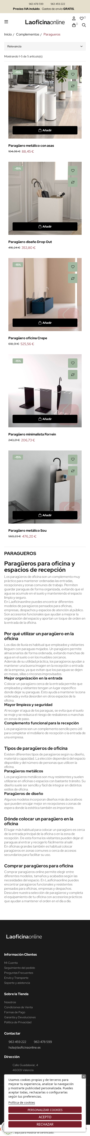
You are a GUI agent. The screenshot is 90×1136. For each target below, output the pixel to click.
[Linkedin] (16, 944)
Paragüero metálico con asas (31, 145)
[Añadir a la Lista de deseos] (72, 74)
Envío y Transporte (16, 978)
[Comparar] (72, 86)
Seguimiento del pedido (19, 968)
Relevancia (14, 46)
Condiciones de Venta (18, 1007)
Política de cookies (21, 1102)
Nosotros (10, 1002)
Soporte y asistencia (17, 983)
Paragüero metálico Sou (27, 530)
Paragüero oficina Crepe (27, 338)
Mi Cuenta (11, 963)
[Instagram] (8, 944)
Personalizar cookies (45, 1110)
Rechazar (45, 1124)
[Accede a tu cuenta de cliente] (74, 18)
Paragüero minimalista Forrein (32, 434)
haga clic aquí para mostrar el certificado (28, 1132)
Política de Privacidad (17, 1022)
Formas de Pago (14, 1012)
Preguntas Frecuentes (18, 973)
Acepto (45, 1117)
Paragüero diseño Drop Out (30, 242)
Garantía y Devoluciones (20, 1017)
